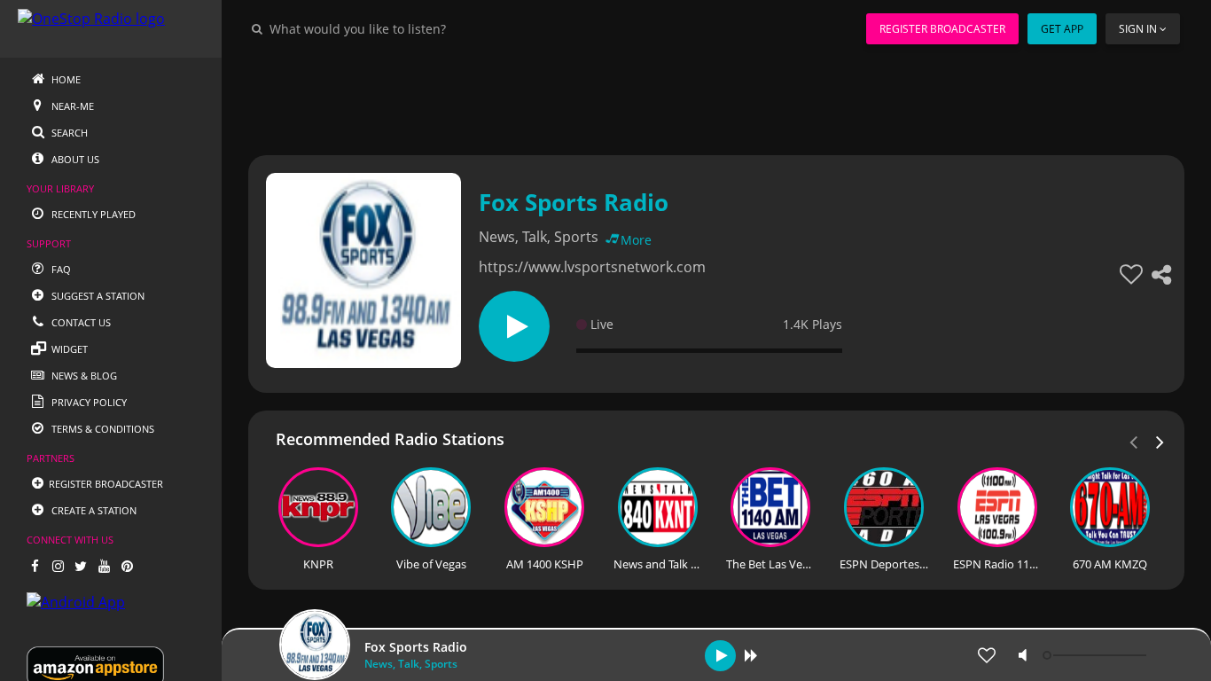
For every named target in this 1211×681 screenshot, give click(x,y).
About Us (74, 159)
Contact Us (80, 322)
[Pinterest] (127, 565)
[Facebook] (34, 565)
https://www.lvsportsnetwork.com (592, 267)
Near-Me (71, 106)
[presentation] (1160, 441)
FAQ (60, 269)
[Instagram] (57, 565)
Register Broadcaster (942, 28)
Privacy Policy (88, 402)
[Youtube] (103, 565)
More (636, 239)
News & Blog (83, 375)
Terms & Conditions (101, 428)
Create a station (93, 510)
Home (65, 79)
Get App (1062, 28)
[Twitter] (80, 565)
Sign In (1138, 28)
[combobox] (411, 28)
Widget (68, 349)
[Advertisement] (716, 97)
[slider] (1096, 655)
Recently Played (92, 214)
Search (68, 132)
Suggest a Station (97, 295)
